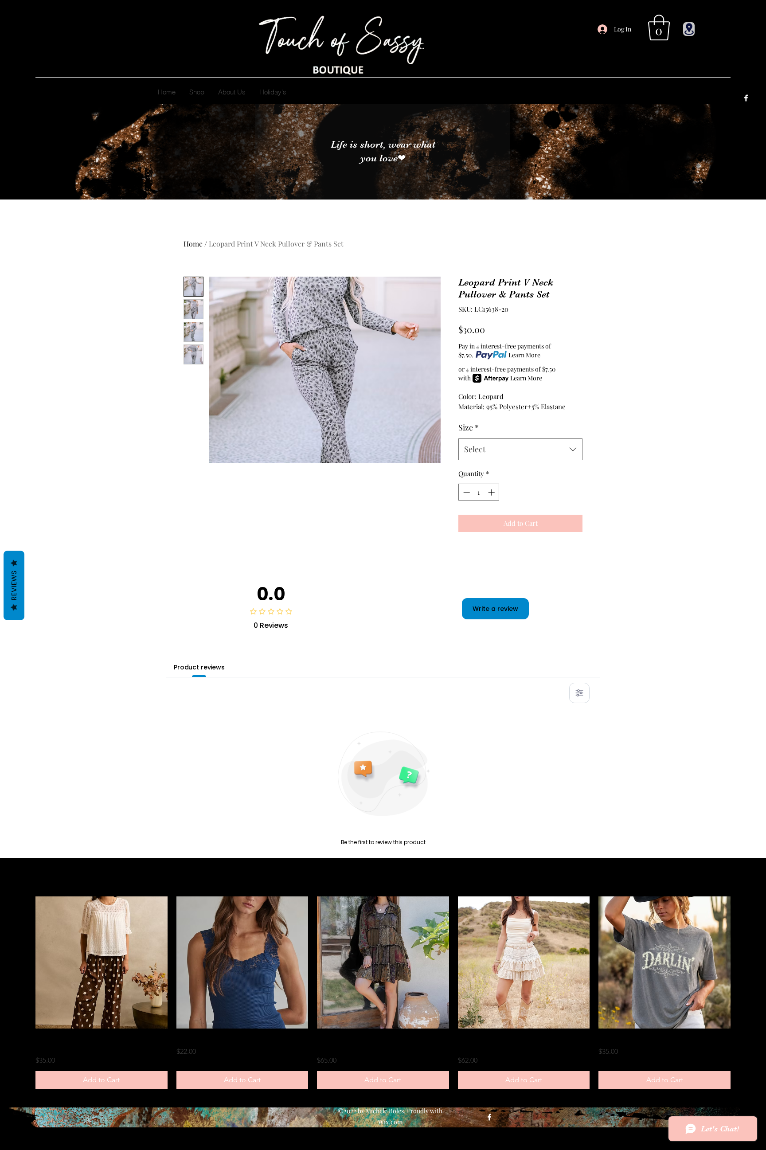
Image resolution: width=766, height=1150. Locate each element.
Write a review (495, 608)
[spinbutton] (479, 492)
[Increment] (492, 492)
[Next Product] (743, 962)
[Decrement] (466, 492)
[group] (383, 992)
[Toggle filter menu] (579, 693)
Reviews (14, 586)
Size (468, 427)
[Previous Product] (23, 962)
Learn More (524, 355)
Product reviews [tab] (199, 667)
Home (193, 243)
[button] (659, 27)
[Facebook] (746, 98)
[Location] (689, 29)
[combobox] (520, 449)
